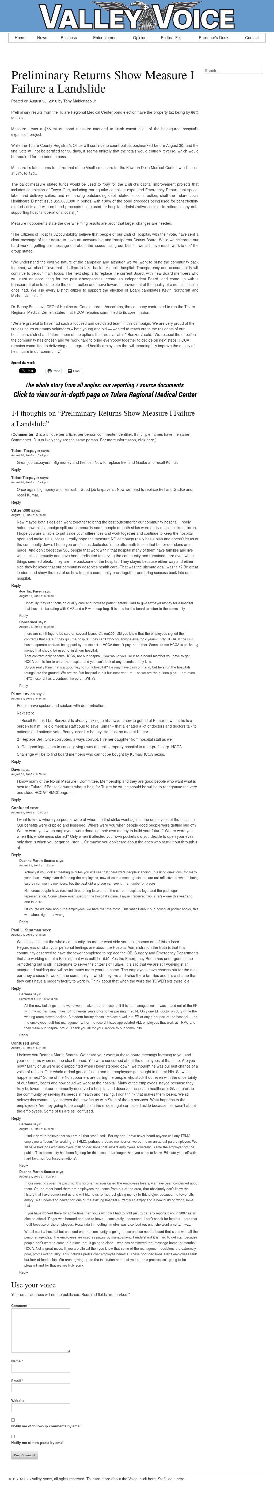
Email (17, 1380)
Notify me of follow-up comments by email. (47, 1425)
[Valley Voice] (137, 29)
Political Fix (171, 37)
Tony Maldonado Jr (79, 101)
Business (69, 37)
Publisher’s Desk (214, 37)
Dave (15, 769)
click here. (146, 439)
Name (17, 1360)
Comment (20, 1305)
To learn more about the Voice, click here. (121, 1478)
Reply (16, 469)
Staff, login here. (171, 1478)
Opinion (139, 37)
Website (17, 1400)
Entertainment (105, 37)
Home (20, 37)
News (42, 37)
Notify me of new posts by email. (38, 1442)
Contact (252, 37)
